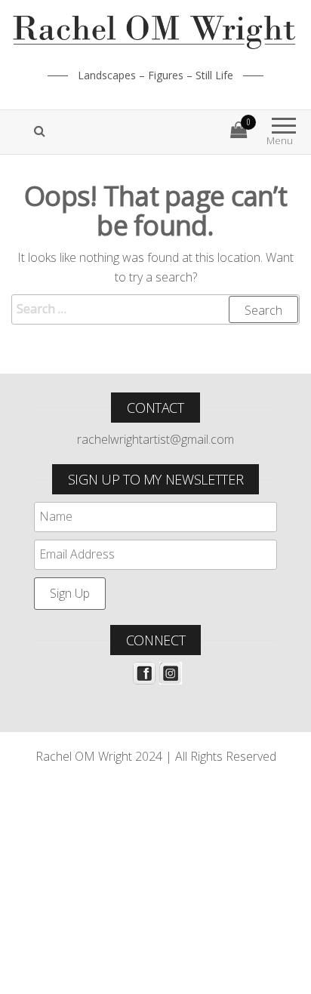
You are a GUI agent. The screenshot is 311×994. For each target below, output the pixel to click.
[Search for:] (155, 309)
